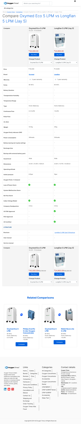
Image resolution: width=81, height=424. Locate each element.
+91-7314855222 (69, 391)
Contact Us (26, 395)
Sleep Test (45, 398)
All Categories (46, 371)
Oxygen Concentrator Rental (49, 383)
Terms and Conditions (30, 384)
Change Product (34, 59)
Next (78, 327)
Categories (33, 373)
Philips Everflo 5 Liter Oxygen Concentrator (29, 331)
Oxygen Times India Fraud (29, 408)
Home (25, 371)
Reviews (25, 376)
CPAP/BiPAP (46, 387)
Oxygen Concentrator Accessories (49, 377)
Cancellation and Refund (28, 391)
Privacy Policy (27, 387)
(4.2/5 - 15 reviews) (35, 30)
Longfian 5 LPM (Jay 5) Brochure (65, 232)
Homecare (26, 382)
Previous (3, 327)
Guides (31, 371)
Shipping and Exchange (27, 399)
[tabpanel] (21, 326)
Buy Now (34, 54)
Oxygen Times (11, 12)
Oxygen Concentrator (49, 373)
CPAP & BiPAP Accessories (46, 394)
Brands (25, 373)
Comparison (19, 12)
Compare (21, 344)
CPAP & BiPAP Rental (49, 390)
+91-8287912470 (72, 393)
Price (32, 376)
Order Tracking (28, 404)
